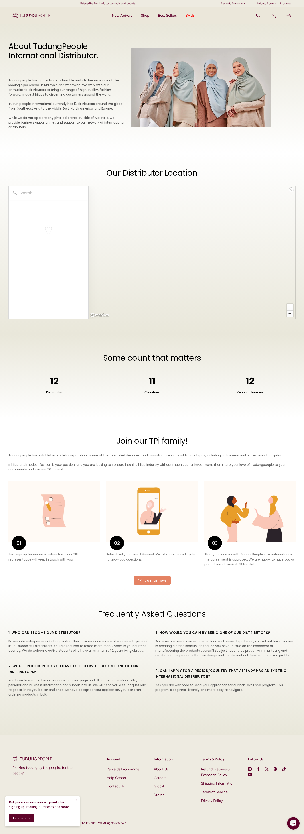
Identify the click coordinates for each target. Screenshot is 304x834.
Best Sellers (167, 15)
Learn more (21, 818)
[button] (258, 15)
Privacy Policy (212, 801)
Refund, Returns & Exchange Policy (215, 772)
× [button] (76, 800)
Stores (159, 795)
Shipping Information (217, 783)
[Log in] (273, 15)
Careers (160, 778)
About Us (161, 769)
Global (159, 786)
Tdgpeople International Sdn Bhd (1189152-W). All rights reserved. (85, 823)
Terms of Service (214, 792)
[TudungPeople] (31, 15)
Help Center (116, 778)
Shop (145, 15)
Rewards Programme (123, 769)
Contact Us (116, 786)
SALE (190, 15)
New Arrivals (122, 15)
